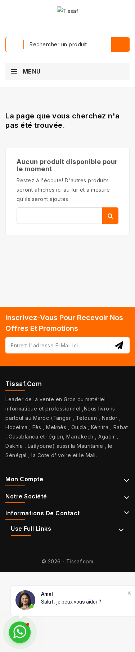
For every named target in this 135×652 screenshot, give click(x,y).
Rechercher (110, 215)
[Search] (120, 44)
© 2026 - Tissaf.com (68, 561)
